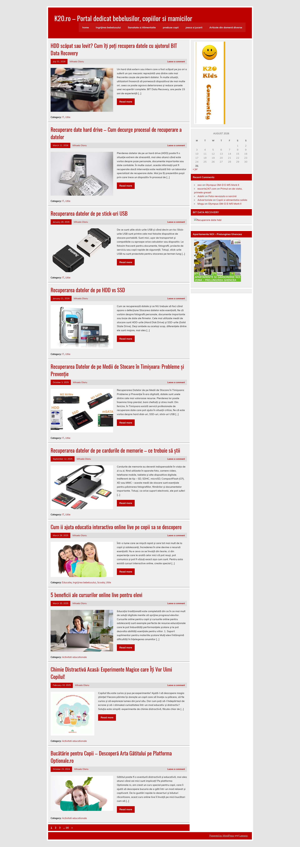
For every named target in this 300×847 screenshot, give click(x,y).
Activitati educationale (74, 657)
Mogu (201, 203)
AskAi (201, 196)
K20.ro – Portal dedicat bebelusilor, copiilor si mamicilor (123, 18)
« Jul (195, 169)
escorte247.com (207, 188)
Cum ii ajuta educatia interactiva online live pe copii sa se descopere (116, 527)
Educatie (67, 582)
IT (63, 117)
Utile (67, 117)
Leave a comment (176, 61)
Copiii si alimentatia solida (231, 199)
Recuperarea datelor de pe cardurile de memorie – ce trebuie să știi (115, 450)
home (85, 27)
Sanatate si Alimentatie (142, 27)
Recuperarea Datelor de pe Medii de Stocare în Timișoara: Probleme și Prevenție (117, 370)
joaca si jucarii (194, 27)
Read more (125, 101)
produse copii (171, 27)
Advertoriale (205, 199)
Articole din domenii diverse (225, 27)
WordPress (228, 835)
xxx (200, 184)
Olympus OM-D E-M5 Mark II (222, 184)
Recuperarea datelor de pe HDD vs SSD (88, 290)
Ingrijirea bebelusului (108, 27)
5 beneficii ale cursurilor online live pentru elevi (96, 595)
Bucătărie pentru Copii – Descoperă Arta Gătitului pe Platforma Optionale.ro (111, 756)
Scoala (101, 582)
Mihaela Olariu (77, 61)
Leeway (243, 835)
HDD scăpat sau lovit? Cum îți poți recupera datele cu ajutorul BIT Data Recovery (114, 49)
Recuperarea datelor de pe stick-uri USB (89, 213)
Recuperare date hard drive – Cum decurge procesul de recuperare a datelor (116, 133)
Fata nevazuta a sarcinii (222, 196)
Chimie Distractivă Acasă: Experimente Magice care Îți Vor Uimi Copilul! (111, 672)
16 (67, 827)
